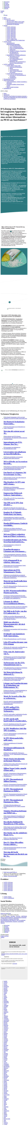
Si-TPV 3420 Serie (11, 35)
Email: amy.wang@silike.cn (10, 872)
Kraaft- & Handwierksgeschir (17, 48)
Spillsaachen (12, 49)
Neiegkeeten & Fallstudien (13, 24)
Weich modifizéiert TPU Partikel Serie (16, 40)
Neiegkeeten (6, 94)
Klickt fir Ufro (4, 913)
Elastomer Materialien (13, 919)
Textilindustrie (13, 77)
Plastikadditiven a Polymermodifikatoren (16, 55)
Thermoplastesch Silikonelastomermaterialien (13, 43)
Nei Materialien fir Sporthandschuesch (14, 53)
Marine (11, 68)
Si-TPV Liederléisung (9, 64)
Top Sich (18, 916)
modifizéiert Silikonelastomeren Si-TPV (10, 327)
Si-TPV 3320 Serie (11, 32)
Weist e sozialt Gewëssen (12, 87)
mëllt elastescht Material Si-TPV (13, 342)
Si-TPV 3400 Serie (11, 33)
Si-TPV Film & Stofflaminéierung (15, 73)
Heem (5, 17)
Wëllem (2, 937)
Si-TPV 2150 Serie (11, 27)
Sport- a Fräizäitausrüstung (16, 47)
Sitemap (8, 916)
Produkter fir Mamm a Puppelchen (18, 51)
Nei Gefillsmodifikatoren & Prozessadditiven (16, 59)
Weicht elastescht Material (7, 917)
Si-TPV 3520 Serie (11, 36)
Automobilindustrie (14, 69)
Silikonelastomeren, (12, 197)
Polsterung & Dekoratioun (16, 67)
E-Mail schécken (5, 936)
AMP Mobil (24, 916)
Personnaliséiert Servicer (9, 79)
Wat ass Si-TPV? (11, 20)
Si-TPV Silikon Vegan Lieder (14, 65)
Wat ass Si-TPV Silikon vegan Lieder (15, 21)
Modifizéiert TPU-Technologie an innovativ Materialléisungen (18, 62)
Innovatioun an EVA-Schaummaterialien (15, 57)
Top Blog (13, 916)
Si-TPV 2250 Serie (11, 28)
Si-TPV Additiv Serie (12, 39)
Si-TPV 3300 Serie (11, 31)
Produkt (5, 25)
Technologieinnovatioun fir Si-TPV (15, 23)
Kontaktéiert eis (7, 88)
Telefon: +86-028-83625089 (10, 876)
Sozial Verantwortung (9, 80)
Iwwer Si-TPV (7, 19)
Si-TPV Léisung (7, 41)
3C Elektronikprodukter (15, 45)
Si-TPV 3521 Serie (11, 37)
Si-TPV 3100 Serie (11, 29)
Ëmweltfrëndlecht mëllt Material (8, 920)
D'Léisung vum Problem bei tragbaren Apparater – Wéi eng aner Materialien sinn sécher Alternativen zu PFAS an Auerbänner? (15, 97)
